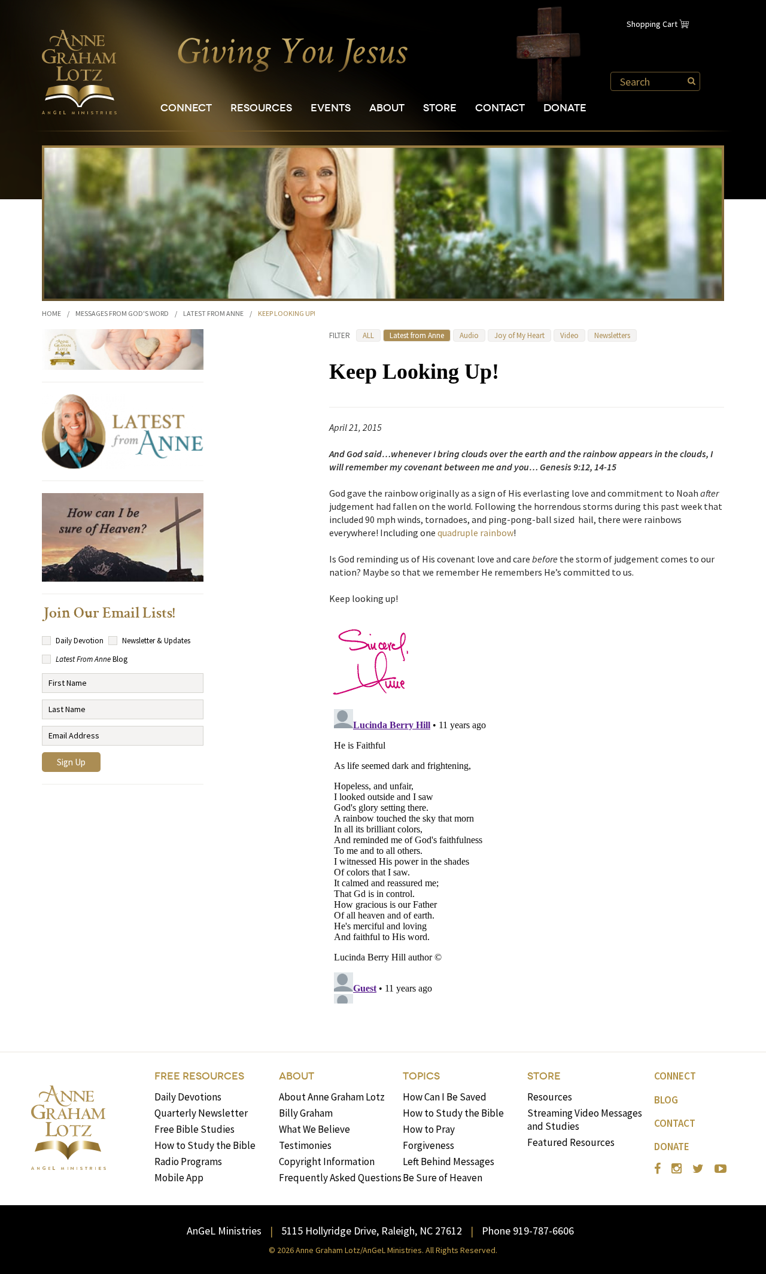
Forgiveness (428, 1145)
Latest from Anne (213, 313)
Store (440, 108)
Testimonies (305, 1145)
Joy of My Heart (519, 335)
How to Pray (429, 1129)
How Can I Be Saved (445, 1096)
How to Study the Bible (205, 1145)
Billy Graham (306, 1113)
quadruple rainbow (475, 533)
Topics (421, 1076)
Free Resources (199, 1076)
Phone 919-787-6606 (528, 1230)
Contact (500, 108)
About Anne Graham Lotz (332, 1096)
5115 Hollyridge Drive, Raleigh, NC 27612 (371, 1230)
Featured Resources (571, 1142)
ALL (368, 335)
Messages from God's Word (122, 313)
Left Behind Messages (448, 1161)
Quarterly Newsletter (201, 1113)
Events (331, 108)
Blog (666, 1099)
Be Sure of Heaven (442, 1177)
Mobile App (178, 1177)
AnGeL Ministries (224, 1230)
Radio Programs (188, 1161)
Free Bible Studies (194, 1129)
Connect (186, 108)
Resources (261, 108)
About (387, 108)
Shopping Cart (652, 24)
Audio (469, 335)
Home (51, 313)
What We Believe (314, 1129)
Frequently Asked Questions (340, 1177)
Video (569, 335)
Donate (564, 108)
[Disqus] (526, 854)
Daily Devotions (187, 1096)
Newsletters (612, 335)
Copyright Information (327, 1161)
